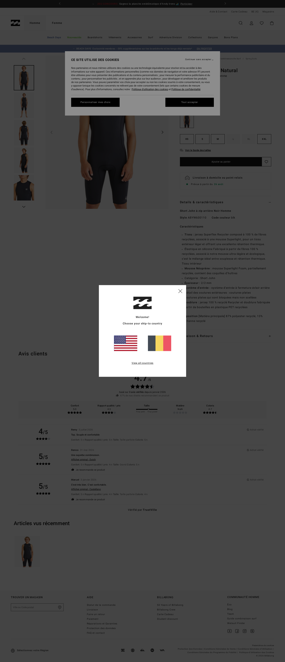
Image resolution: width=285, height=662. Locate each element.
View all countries (143, 363)
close (180, 291)
